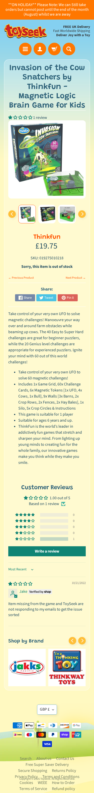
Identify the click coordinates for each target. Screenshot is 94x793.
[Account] (40, 49)
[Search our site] (69, 49)
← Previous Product (21, 278)
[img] (20, 584)
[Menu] (25, 49)
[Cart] (54, 49)
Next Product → (76, 278)
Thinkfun (47, 237)
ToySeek (45, 779)
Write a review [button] (47, 551)
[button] (20, 117)
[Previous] (12, 214)
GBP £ (45, 709)
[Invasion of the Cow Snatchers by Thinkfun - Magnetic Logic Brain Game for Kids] (27, 214)
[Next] (82, 214)
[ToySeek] (25, 31)
